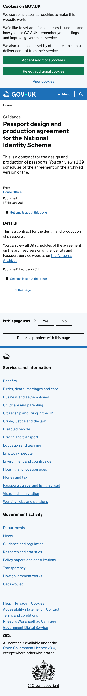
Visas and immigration (21, 493)
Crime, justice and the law (24, 421)
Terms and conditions (20, 615)
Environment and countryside (27, 461)
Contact (52, 609)
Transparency (14, 568)
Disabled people (16, 429)
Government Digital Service (25, 627)
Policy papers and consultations (29, 560)
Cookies (37, 603)
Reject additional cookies (43, 71)
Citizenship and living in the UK (28, 413)
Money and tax (15, 477)
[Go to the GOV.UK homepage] (19, 94)
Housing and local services (25, 469)
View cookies (43, 81)
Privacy (21, 603)
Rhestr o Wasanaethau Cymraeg (29, 621)
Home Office (12, 192)
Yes (48, 321)
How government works (22, 576)
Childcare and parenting (23, 405)
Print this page (21, 290)
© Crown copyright (43, 685)
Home (7, 105)
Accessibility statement (22, 609)
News (8, 535)
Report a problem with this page (43, 337)
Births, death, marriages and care (30, 389)
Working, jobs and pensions (25, 501)
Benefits (10, 381)
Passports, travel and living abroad (31, 485)
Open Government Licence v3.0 (29, 648)
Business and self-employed (26, 397)
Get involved (13, 584)
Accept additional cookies (43, 60)
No (67, 321)
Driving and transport (20, 437)
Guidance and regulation (23, 544)
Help (7, 603)
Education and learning (22, 445)
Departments (14, 527)
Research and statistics (22, 552)
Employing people (18, 453)
